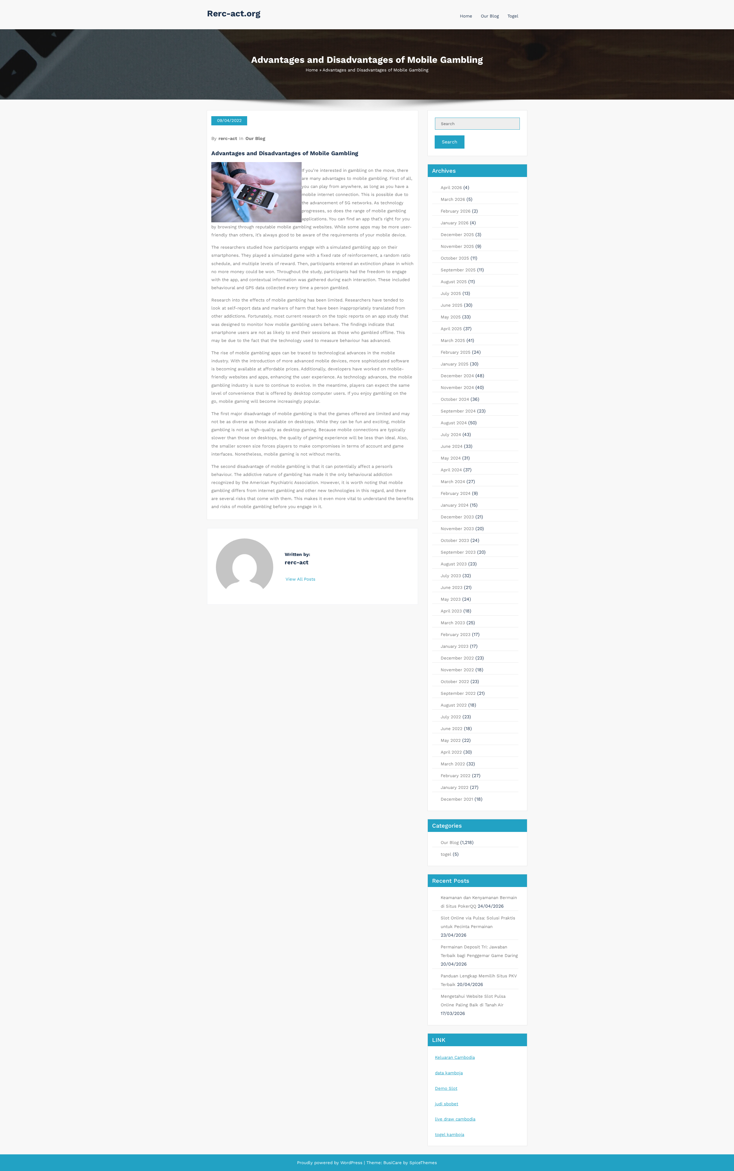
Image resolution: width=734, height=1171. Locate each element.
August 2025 (454, 281)
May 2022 (451, 740)
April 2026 (451, 187)
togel (446, 854)
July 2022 (451, 716)
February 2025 (456, 352)
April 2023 (451, 611)
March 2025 (453, 340)
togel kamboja (449, 1134)
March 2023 (453, 622)
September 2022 (458, 693)
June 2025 (451, 305)
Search (449, 142)
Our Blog (490, 16)
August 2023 (454, 564)
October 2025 (455, 258)
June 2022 (451, 728)
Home (466, 16)
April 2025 (451, 328)
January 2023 (454, 646)
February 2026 (456, 211)
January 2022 (454, 787)
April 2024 (451, 469)
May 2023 (451, 599)
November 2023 (457, 528)
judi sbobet (446, 1103)
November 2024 (457, 387)
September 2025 (458, 270)
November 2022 (457, 669)
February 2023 (456, 634)
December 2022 (457, 658)
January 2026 (454, 222)
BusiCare (393, 1162)
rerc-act (227, 138)
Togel (512, 16)
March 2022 (453, 764)
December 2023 (457, 517)
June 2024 (451, 446)
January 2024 (454, 505)
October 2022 (455, 681)
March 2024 (453, 481)
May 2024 (451, 458)
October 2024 (455, 399)
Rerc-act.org (233, 13)
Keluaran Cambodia (455, 1057)
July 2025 (451, 293)
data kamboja (449, 1072)
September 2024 (458, 411)
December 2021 (457, 799)
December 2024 (457, 375)
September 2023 (458, 552)
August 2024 (454, 422)
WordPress (351, 1162)
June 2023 (451, 587)
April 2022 (451, 752)
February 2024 (456, 493)
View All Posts (301, 579)
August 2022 (454, 705)
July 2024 (451, 434)
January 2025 (454, 364)
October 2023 (455, 540)
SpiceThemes (422, 1162)
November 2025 (457, 246)
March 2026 (453, 199)
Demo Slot (446, 1088)
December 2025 (457, 234)
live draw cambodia (455, 1119)
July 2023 (451, 575)
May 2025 (451, 317)
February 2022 (456, 775)
